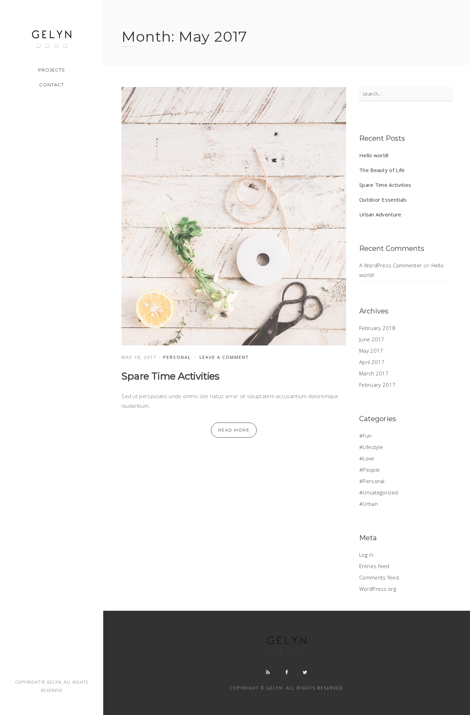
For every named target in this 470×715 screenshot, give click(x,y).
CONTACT (51, 84)
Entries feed (374, 566)
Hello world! (374, 155)
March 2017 (373, 373)
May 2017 (371, 350)
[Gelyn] (51, 38)
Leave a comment (224, 357)
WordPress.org (377, 588)
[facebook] (286, 672)
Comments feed (379, 577)
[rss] (268, 672)
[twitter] (305, 672)
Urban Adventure (380, 214)
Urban (370, 503)
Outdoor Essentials (383, 199)
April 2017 (371, 362)
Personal (177, 357)
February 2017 (377, 384)
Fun (367, 435)
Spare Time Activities (170, 376)
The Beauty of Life (382, 170)
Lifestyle (373, 447)
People (371, 469)
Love (368, 458)
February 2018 (377, 327)
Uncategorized (380, 492)
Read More (234, 430)
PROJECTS (51, 70)
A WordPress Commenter (390, 265)
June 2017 (371, 339)
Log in (366, 554)
